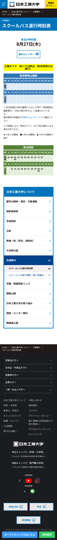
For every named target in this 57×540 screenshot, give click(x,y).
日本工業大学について (20, 11)
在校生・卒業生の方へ (16, 367)
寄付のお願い (10, 431)
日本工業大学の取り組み (19, 303)
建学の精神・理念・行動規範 (21, 201)
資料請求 (32, 405)
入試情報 (7, 426)
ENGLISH (13, 506)
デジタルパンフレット (39, 429)
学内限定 (26, 520)
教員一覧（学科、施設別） (20, 240)
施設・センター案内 (17, 313)
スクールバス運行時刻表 (21, 268)
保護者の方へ (12, 374)
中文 (39, 506)
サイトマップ (35, 434)
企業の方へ (10, 382)
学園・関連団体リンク (18, 283)
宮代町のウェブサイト (30, 117)
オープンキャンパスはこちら (19, 534)
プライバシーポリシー (39, 415)
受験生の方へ (12, 360)
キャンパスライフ (12, 415)
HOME (4, 11)
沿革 (8, 230)
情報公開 (11, 293)
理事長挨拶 (12, 211)
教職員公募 (12, 322)
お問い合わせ (35, 400)
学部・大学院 (10, 405)
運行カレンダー (26, 54)
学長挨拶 (11, 221)
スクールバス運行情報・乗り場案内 (26, 275)
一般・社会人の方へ (15, 389)
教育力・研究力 (11, 410)
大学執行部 (12, 250)
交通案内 (36, 11)
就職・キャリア (11, 420)
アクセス (32, 410)
